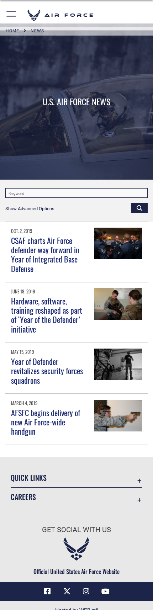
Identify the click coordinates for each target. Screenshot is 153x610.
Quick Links (29, 478)
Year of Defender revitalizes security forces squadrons (47, 371)
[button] (11, 15)
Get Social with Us (76, 530)
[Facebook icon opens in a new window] (47, 591)
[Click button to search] (139, 207)
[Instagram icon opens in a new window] (86, 591)
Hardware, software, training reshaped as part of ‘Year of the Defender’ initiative (46, 315)
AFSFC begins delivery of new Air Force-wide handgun (45, 422)
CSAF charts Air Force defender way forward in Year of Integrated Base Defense (45, 254)
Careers (23, 497)
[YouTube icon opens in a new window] (105, 591)
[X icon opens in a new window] (67, 591)
